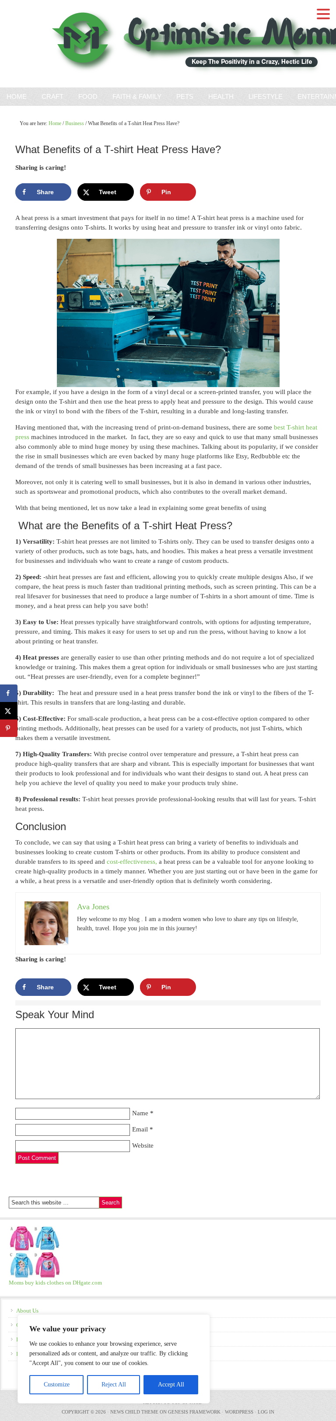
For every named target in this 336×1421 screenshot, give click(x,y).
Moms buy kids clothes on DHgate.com (55, 1282)
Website (143, 1145)
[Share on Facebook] (9, 693)
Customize (57, 1384)
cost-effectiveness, (132, 861)
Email (140, 1129)
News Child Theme (134, 1411)
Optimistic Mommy (101, 43)
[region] (114, 1359)
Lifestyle (265, 96)
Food (88, 96)
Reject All (114, 1384)
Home (17, 96)
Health (221, 96)
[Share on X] (9, 710)
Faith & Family (133, 96)
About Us (27, 1310)
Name (140, 1113)
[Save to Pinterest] (9, 728)
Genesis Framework (194, 1411)
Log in (266, 1411)
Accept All (171, 1384)
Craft (52, 96)
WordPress (239, 1411)
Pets (184, 96)
